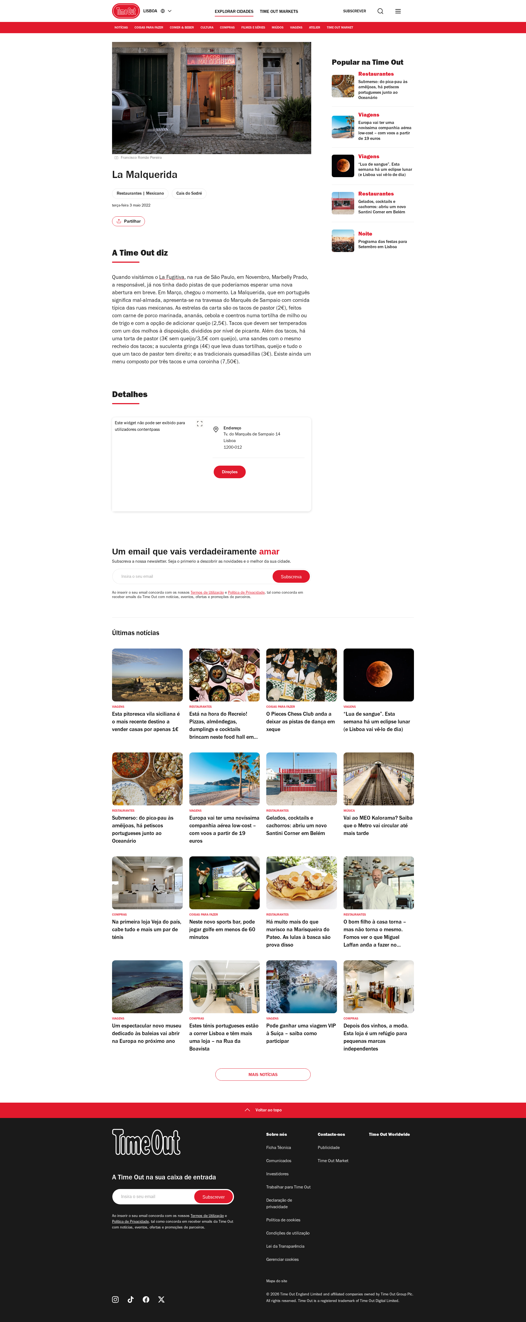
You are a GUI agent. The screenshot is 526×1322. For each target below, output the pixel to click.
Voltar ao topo (269, 1110)
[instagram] (115, 1299)
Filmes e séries (253, 28)
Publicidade (329, 1148)
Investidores (277, 1174)
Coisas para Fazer (149, 28)
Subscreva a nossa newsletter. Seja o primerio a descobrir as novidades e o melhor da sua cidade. (201, 562)
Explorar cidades (234, 12)
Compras (227, 28)
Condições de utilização (288, 1234)
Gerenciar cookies (282, 1260)
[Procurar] (380, 11)
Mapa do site (276, 1282)
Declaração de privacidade (279, 1204)
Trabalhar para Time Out (288, 1187)
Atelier (314, 28)
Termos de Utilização (207, 593)
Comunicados (278, 1161)
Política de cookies (283, 1220)
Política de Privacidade (246, 593)
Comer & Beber (182, 28)
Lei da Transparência (285, 1247)
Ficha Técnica (278, 1148)
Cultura (207, 28)
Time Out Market (340, 28)
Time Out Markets (279, 12)
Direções (230, 472)
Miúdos (278, 28)
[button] (200, 424)
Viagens (296, 28)
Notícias (121, 28)
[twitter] (161, 1299)
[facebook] (146, 1299)
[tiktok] (130, 1299)
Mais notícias (263, 1075)
